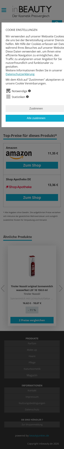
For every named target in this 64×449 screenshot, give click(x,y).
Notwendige (19, 91)
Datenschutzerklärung (20, 74)
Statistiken (18, 97)
